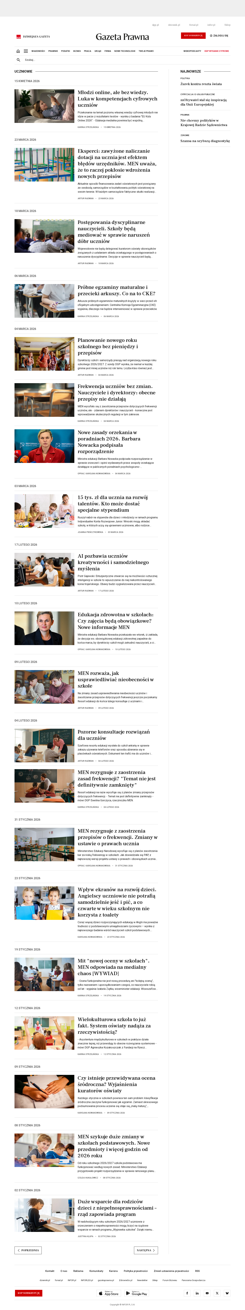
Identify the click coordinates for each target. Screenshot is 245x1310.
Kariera (113, 1271)
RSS (197, 1271)
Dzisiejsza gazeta (36, 36)
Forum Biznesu (170, 1280)
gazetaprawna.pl (106, 1280)
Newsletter (142, 1280)
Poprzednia (30, 1250)
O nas (63, 1271)
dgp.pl (155, 24)
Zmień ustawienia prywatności (171, 1271)
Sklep (227, 24)
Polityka (185, 78)
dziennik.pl (174, 24)
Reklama (78, 1271)
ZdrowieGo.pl (125, 1280)
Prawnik (184, 115)
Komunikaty (96, 1271)
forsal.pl (193, 24)
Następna (144, 1250)
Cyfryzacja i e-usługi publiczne (197, 94)
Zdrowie (184, 135)
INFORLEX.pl (87, 1280)
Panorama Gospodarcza (193, 1280)
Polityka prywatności (136, 1271)
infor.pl (211, 24)
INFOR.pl (72, 1280)
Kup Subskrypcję (193, 35)
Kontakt (49, 1271)
